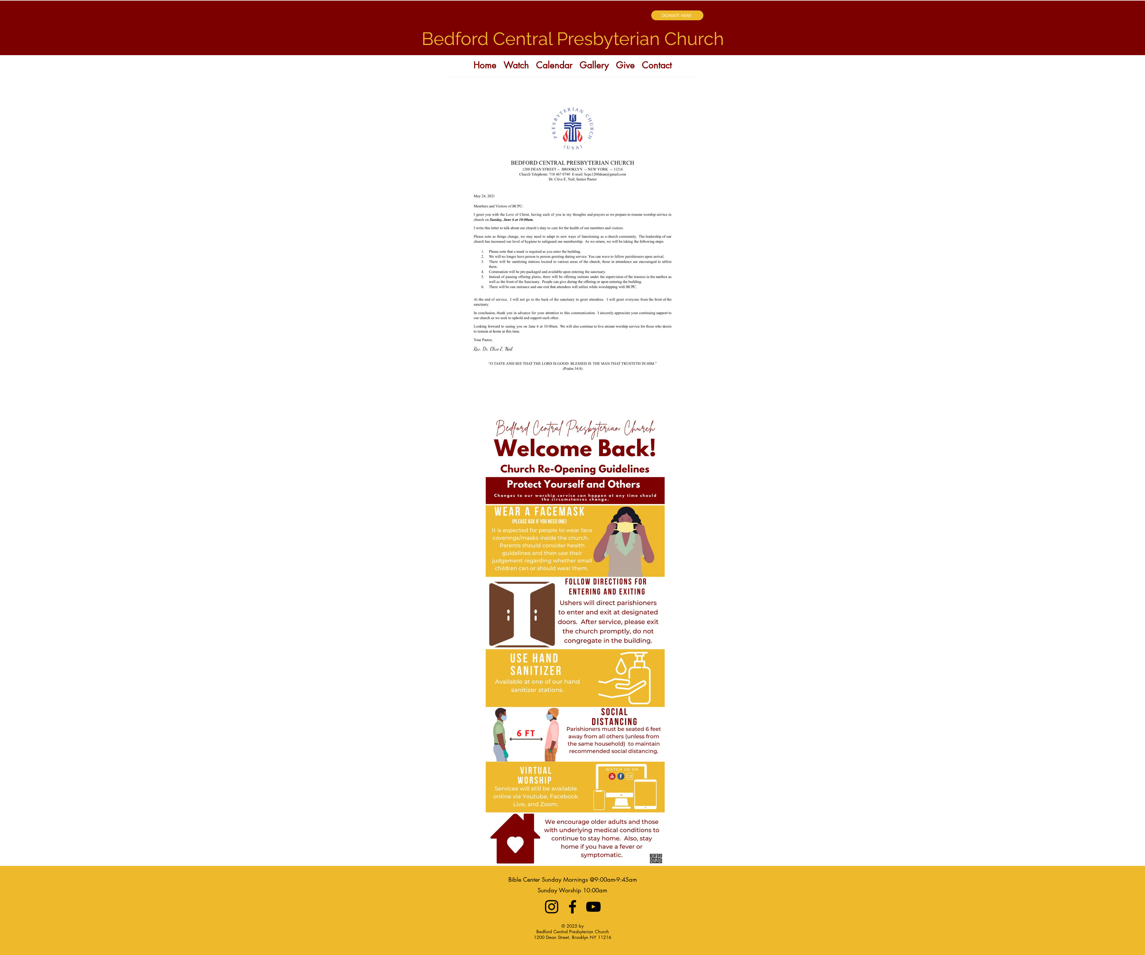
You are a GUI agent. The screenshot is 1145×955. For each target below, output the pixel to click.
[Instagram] (552, 907)
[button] (516, 64)
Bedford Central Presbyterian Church (573, 38)
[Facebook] (572, 907)
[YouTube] (593, 907)
